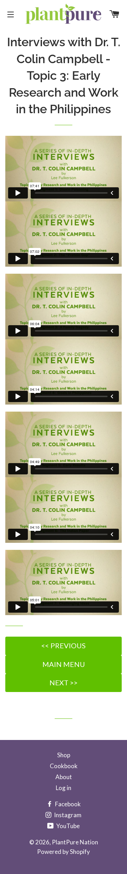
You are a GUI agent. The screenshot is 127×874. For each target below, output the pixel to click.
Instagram (67, 815)
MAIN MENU (63, 664)
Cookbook (64, 766)
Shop (63, 755)
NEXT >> (63, 682)
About (63, 777)
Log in (63, 787)
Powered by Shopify (63, 851)
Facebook (67, 804)
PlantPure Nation (75, 842)
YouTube (67, 826)
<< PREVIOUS (63, 645)
